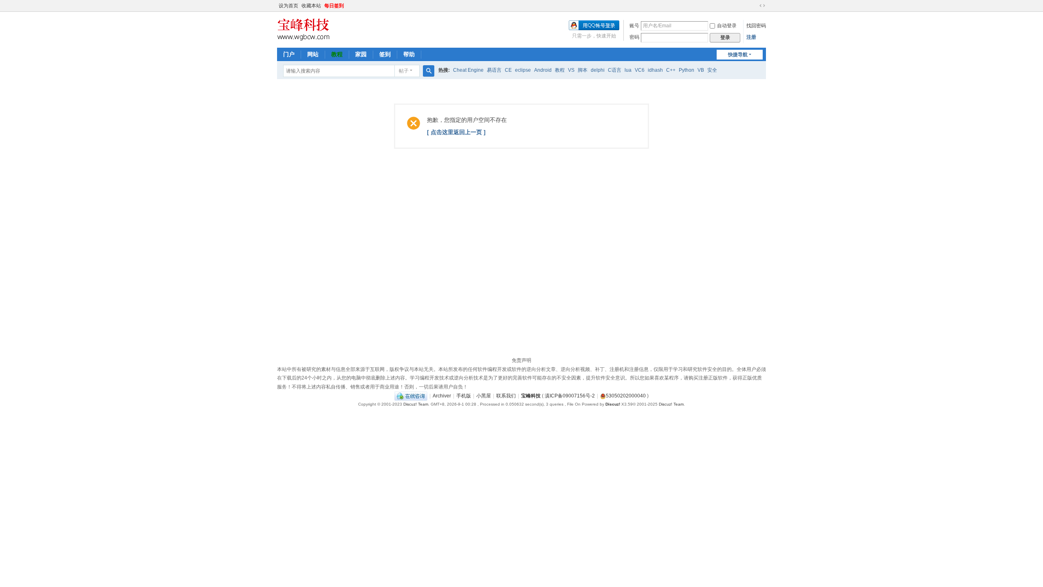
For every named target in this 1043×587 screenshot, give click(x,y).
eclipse (523, 70)
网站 (313, 54)
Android (543, 70)
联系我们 (506, 396)
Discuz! (612, 404)
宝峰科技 (531, 396)
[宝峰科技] (303, 29)
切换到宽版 (762, 5)
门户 (289, 54)
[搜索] (428, 71)
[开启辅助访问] (755, 5)
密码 (634, 37)
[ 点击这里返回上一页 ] (456, 132)
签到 (385, 54)
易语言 (494, 70)
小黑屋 (483, 396)
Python (686, 70)
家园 (361, 54)
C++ (671, 70)
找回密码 (756, 26)
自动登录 (727, 26)
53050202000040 (626, 396)
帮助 (409, 54)
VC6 (640, 70)
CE (508, 70)
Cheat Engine (468, 70)
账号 (634, 26)
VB (701, 70)
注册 (751, 37)
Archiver (442, 396)
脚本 (583, 70)
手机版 (463, 396)
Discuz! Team (415, 404)
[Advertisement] (521, 293)
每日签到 (334, 6)
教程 (337, 54)
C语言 (614, 70)
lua (628, 70)
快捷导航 (738, 54)
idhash (655, 70)
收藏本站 (311, 6)
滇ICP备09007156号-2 (570, 396)
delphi (598, 70)
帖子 (404, 71)
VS (571, 70)
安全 (712, 70)
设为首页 (288, 6)
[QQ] (410, 396)
